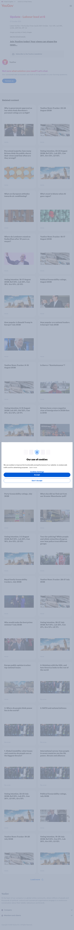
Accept (37, 475)
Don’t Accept (37, 480)
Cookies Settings (37, 472)
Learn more (33, 467)
